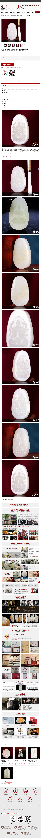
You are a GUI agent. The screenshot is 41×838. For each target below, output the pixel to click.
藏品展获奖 (28, 15)
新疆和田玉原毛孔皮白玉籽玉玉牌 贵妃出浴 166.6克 (34, 761)
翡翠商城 (18, 12)
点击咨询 (9, 763)
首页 (1, 15)
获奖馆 (28, 12)
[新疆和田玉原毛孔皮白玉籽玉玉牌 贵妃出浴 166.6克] (34, 753)
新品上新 (6, 12)
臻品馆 (33, 12)
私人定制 (38, 12)
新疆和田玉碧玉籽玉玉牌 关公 (20, 760)
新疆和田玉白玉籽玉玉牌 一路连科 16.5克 (7, 781)
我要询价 (9, 64)
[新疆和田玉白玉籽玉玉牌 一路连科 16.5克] (7, 773)
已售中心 (22, 15)
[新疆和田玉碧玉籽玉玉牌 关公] (21, 753)
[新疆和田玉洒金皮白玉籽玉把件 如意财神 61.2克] (7, 753)
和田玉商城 (12, 12)
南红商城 (23, 12)
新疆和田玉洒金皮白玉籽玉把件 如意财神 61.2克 (6, 761)
